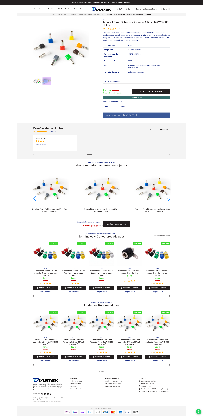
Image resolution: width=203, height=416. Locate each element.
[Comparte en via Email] (133, 115)
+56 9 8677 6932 (147, 383)
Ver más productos (161, 235)
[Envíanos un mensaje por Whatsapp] (198, 411)
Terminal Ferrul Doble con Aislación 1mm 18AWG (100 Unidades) (101, 341)
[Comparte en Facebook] (124, 115)
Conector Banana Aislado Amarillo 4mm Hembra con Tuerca (45, 273)
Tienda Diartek (75, 389)
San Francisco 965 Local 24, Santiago (155, 389)
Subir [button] (102, 372)
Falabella (73, 386)
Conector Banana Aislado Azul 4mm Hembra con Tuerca (73, 273)
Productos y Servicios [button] (47, 9)
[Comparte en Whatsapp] (130, 115)
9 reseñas (122, 29)
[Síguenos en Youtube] (48, 394)
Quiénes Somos (79, 9)
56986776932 (146, 386)
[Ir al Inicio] (101, 9)
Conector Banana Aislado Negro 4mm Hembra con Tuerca (157, 273)
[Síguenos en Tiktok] (50, 394)
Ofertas (60, 9)
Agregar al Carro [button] (47, 288)
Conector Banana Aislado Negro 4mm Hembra (129, 272)
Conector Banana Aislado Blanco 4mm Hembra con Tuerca (101, 273)
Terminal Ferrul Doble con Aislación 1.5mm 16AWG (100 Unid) (45, 341)
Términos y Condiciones (113, 381)
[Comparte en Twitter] (127, 115)
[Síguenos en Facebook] (45, 394)
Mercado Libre (75, 383)
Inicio (35, 9)
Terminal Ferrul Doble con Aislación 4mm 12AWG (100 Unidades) (157, 341)
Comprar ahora (136, 97)
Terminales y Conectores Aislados (91, 14)
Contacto (68, 9)
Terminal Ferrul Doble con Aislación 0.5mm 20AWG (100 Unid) (73, 341)
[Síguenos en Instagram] (42, 394)
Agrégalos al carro (116, 224)
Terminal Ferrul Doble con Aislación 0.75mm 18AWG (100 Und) (129, 341)
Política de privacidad (112, 386)
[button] (136, 115)
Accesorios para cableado (67, 14)
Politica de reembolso (112, 383)
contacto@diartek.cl (148, 381)
